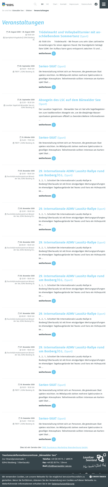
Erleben (29, 11)
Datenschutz (86, 4)
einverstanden (99, 477)
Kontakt (63, 4)
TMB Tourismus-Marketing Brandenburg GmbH (64, 447)
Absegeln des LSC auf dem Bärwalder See (70, 100)
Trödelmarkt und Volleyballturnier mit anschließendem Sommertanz (70, 34)
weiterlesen (45, 53)
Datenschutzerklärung (63, 483)
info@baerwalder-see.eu (59, 466)
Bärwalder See (18, 11)
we (47, 4)
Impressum (74, 4)
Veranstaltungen (41, 11)
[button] (35, 4)
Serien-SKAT (48, 66)
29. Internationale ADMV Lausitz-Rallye (67, 209)
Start (55, 4)
